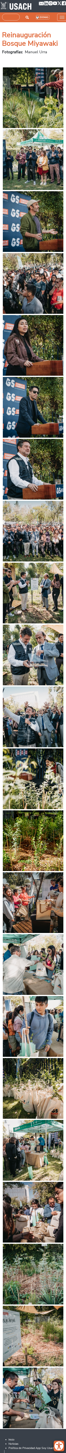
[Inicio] (16, 6)
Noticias (13, 1444)
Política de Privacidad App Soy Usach (31, 1448)
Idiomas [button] (44, 17)
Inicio (11, 1440)
